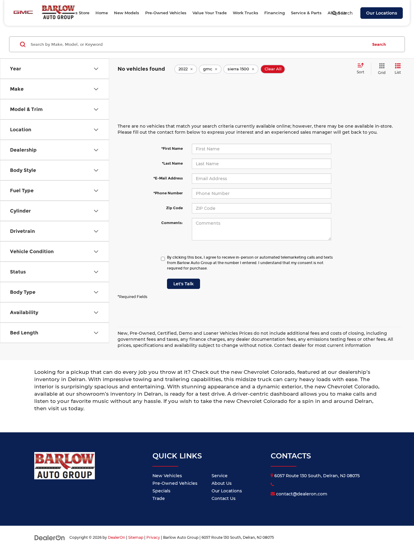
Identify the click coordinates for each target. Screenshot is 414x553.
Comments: (172, 222)
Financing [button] (274, 12)
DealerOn (116, 537)
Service (220, 475)
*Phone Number (168, 193)
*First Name (172, 148)
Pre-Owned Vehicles (174, 483)
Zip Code (174, 208)
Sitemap (135, 537)
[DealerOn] (49, 537)
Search (379, 44)
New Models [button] (126, 12)
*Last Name (172, 163)
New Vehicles (167, 475)
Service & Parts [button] (306, 12)
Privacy (153, 537)
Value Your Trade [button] (209, 12)
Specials (161, 491)
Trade (158, 498)
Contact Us (223, 498)
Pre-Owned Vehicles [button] (165, 12)
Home (101, 12)
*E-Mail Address (168, 178)
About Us (222, 483)
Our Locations (381, 13)
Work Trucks (245, 12)
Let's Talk (183, 284)
